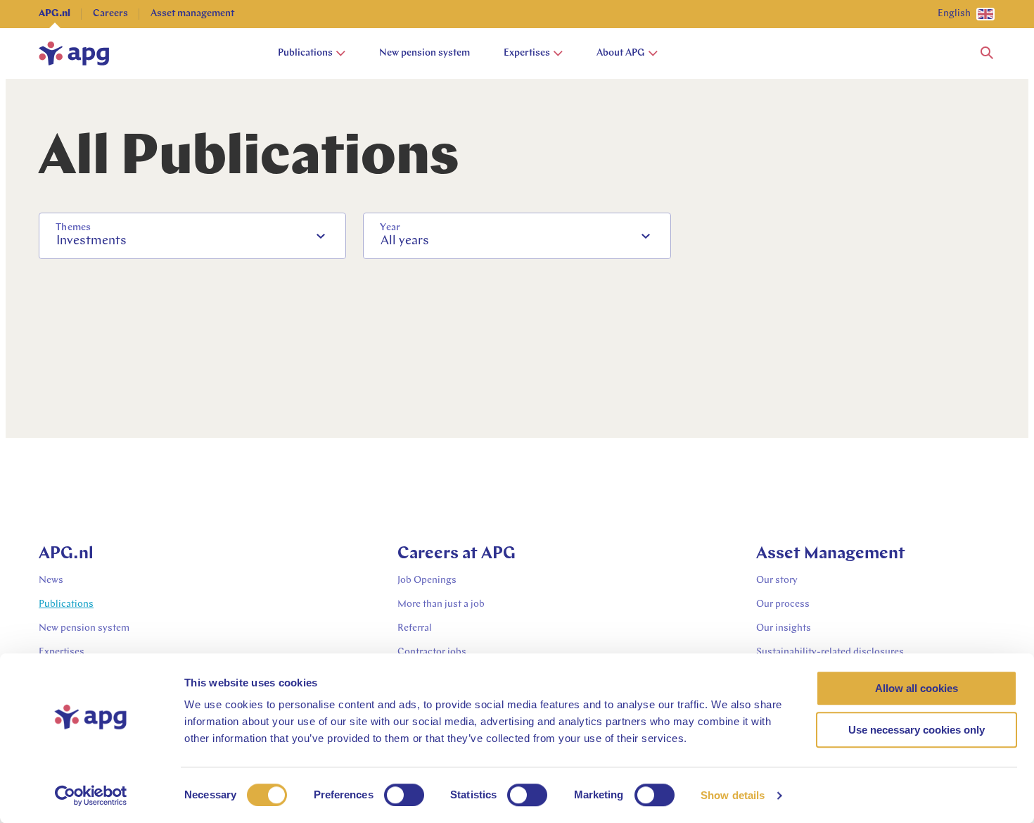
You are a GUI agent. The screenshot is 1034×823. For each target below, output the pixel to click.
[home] (74, 53)
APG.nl (54, 13)
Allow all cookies (916, 688)
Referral (414, 628)
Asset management (192, 13)
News (51, 580)
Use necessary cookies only (916, 730)
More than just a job (441, 604)
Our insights (783, 628)
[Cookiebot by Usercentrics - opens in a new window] (91, 795)
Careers (110, 13)
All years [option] (405, 241)
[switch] (404, 795)
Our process (783, 604)
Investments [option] (91, 241)
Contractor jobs (431, 652)
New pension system (424, 53)
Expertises (527, 53)
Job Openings (427, 580)
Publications (305, 53)
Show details (733, 795)
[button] (986, 53)
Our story (777, 580)
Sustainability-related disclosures (830, 652)
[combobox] (192, 236)
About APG (620, 53)
